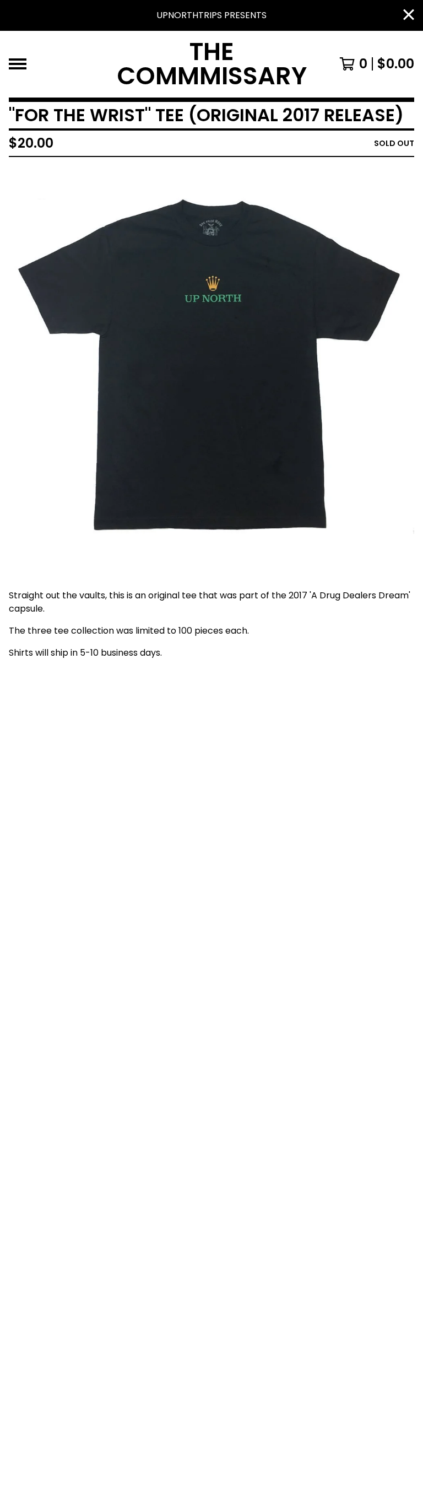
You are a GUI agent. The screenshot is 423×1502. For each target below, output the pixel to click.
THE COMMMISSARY (212, 64)
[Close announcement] (408, 16)
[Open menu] (17, 64)
